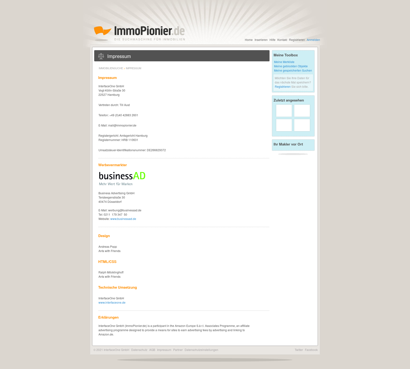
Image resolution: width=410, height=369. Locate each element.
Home (249, 40)
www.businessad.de (123, 219)
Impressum (133, 68)
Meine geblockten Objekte (291, 66)
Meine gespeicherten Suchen (293, 70)
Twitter (299, 350)
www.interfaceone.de (112, 302)
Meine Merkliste (284, 62)
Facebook (311, 350)
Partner (178, 350)
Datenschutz (139, 350)
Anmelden (313, 40)
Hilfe (272, 40)
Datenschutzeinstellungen (201, 350)
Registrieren (297, 40)
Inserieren (261, 40)
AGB (152, 350)
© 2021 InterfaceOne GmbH (111, 350)
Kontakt (282, 40)
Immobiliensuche (111, 68)
